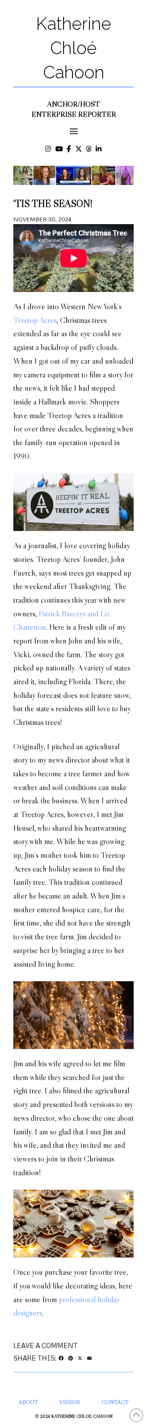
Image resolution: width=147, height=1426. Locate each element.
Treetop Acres (34, 320)
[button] (73, 131)
